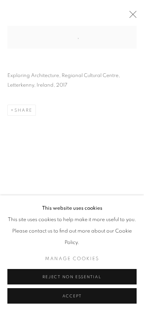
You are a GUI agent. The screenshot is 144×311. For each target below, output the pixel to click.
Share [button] (23, 110)
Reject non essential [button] (71, 277)
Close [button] (131, 16)
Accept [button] (72, 296)
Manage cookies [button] (72, 258)
